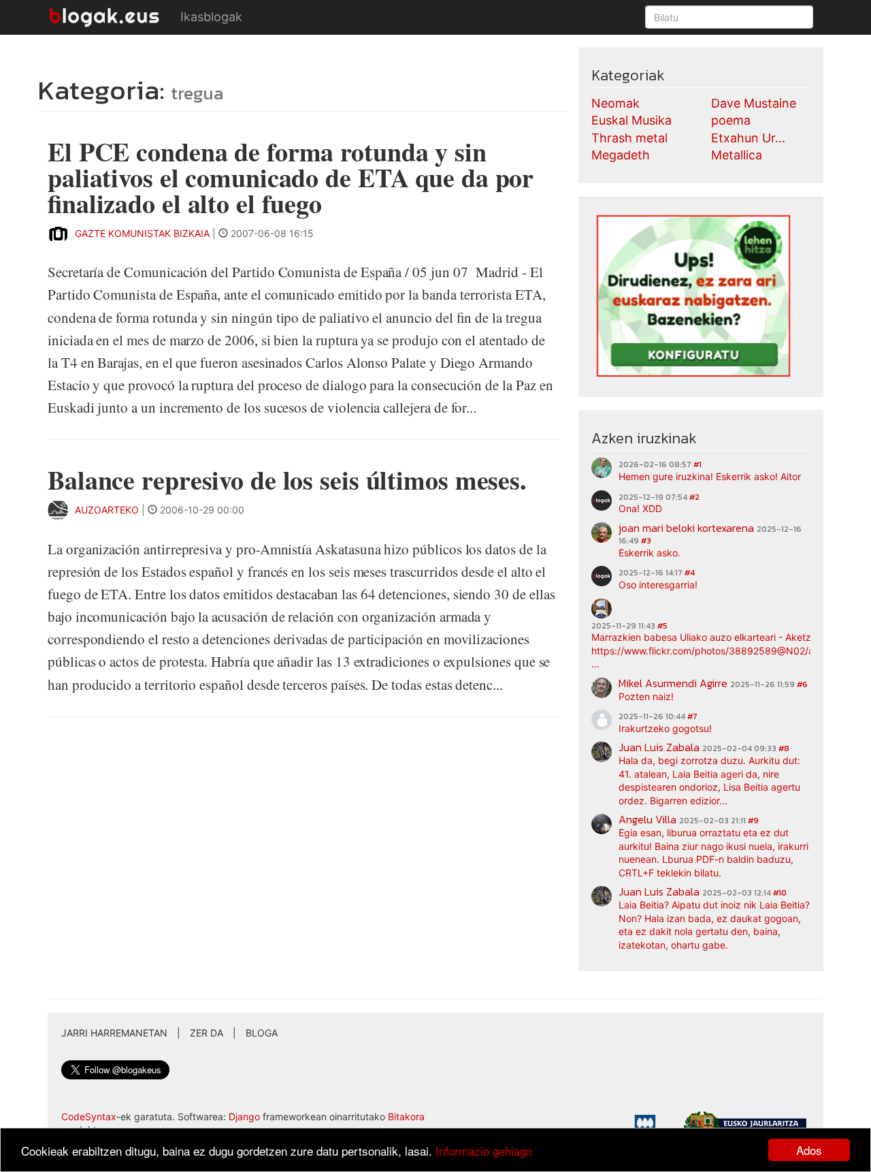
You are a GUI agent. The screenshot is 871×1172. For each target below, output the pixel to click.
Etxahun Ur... (748, 138)
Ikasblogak (211, 17)
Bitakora (406, 1116)
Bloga (262, 1033)
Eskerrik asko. (649, 552)
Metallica (736, 155)
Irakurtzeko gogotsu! (665, 728)
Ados (809, 1149)
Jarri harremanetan (114, 1033)
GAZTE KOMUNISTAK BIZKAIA (142, 233)
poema (731, 120)
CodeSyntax (88, 1116)
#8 (783, 748)
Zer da (206, 1033)
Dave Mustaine (753, 103)
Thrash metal (629, 138)
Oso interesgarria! (658, 584)
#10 (780, 893)
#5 (662, 626)
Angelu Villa (647, 819)
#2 (694, 497)
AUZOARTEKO (108, 510)
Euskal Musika (631, 120)
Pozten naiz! (646, 696)
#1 (697, 464)
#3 (646, 541)
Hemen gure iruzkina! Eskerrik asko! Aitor (710, 476)
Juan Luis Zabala (659, 747)
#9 (753, 820)
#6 (802, 684)
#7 (692, 716)
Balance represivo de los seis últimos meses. (287, 479)
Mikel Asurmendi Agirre (673, 683)
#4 (690, 573)
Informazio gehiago (484, 1150)
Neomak (615, 103)
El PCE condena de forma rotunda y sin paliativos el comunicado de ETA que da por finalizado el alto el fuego (290, 177)
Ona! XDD (640, 508)
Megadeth (620, 155)
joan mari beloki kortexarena (686, 528)
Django (244, 1116)
